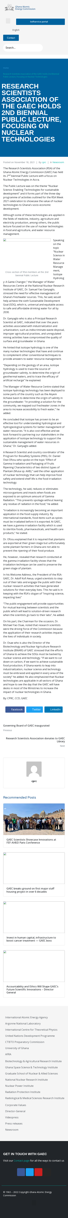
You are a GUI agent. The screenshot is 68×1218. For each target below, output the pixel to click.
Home (6, 68)
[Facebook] (21, 1172)
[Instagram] (47, 1172)
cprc (44, 162)
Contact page (22, 1160)
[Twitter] (30, 1172)
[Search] (39, 48)
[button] (8, 21)
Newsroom (58, 162)
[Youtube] (38, 1172)
